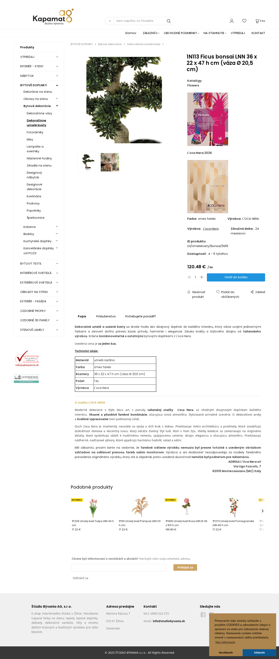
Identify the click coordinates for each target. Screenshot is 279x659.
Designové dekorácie (34, 186)
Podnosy (33, 203)
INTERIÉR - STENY (32, 66)
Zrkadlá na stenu (39, 165)
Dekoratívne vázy (39, 113)
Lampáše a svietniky (35, 149)
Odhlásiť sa (80, 578)
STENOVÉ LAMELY (32, 330)
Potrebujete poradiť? (140, 316)
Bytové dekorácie (37, 106)
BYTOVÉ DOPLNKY (33, 85)
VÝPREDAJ (238, 33)
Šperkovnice (36, 218)
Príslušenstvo (106, 316)
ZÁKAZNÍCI (150, 33)
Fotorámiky (35, 132)
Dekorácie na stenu (37, 92)
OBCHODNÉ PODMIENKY (180, 33)
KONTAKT (258, 33)
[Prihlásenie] (231, 20)
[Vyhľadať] (109, 21)
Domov (130, 33)
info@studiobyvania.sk (169, 621)
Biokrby (28, 234)
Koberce (29, 227)
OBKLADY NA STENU (34, 292)
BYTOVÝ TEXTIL (31, 264)
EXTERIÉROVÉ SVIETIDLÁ (36, 282)
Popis (82, 316)
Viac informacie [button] (225, 642)
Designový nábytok (34, 175)
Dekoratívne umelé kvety (36, 122)
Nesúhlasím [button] (226, 652)
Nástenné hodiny (39, 158)
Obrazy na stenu (35, 99)
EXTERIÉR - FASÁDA (33, 301)
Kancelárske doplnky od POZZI (38, 250)
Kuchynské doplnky (37, 241)
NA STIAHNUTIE (214, 33)
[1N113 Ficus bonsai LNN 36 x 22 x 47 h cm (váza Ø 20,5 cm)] (124, 100)
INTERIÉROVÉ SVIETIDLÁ (35, 273)
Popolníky (34, 211)
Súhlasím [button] (259, 652)
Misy (30, 139)
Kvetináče (34, 196)
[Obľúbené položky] (244, 20)
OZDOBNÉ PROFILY (33, 311)
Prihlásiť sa (185, 567)
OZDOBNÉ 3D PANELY (35, 320)
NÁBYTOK (27, 76)
